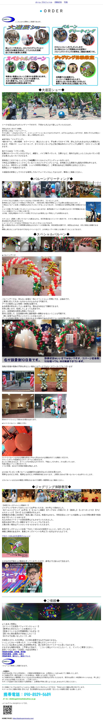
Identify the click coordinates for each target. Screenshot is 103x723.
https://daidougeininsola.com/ (23, 718)
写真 (66, 2)
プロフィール (46, 2)
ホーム (38, 2)
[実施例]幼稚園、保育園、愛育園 (14, 652)
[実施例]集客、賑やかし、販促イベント (16, 656)
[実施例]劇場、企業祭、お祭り (13, 654)
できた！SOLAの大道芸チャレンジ (16, 536)
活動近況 (58, 2)
